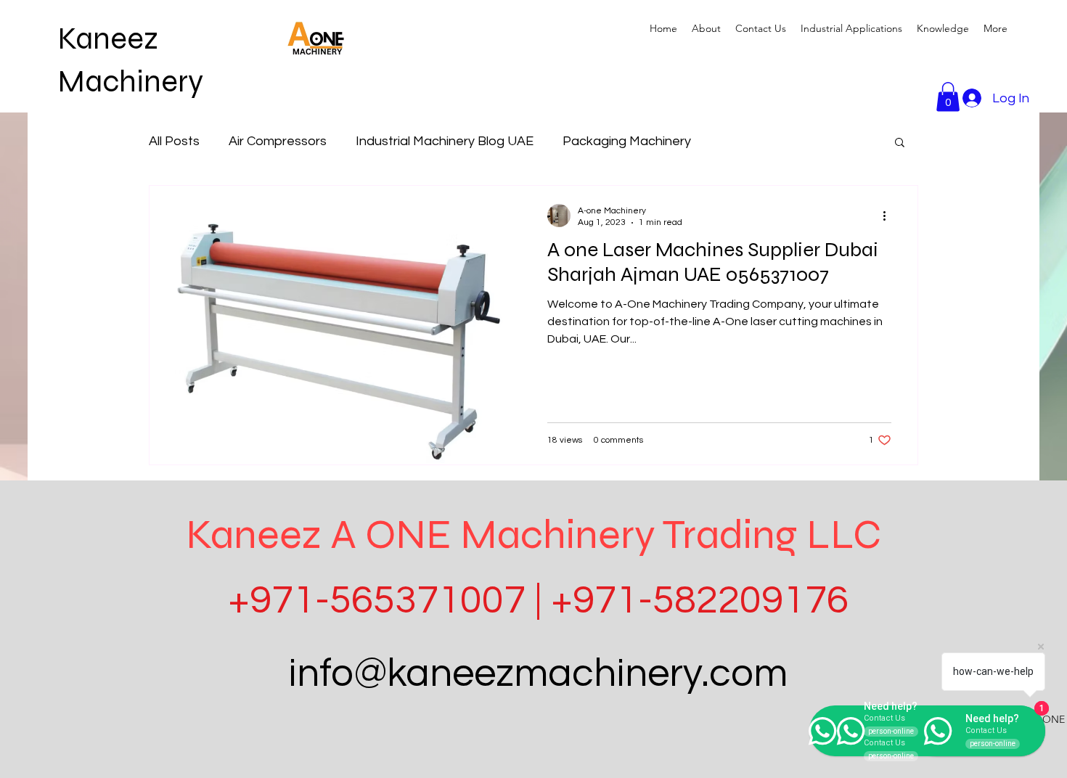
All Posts (174, 141)
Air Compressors (278, 141)
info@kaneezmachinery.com (538, 674)
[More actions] (889, 215)
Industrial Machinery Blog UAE (445, 141)
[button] (851, 28)
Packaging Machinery (627, 141)
